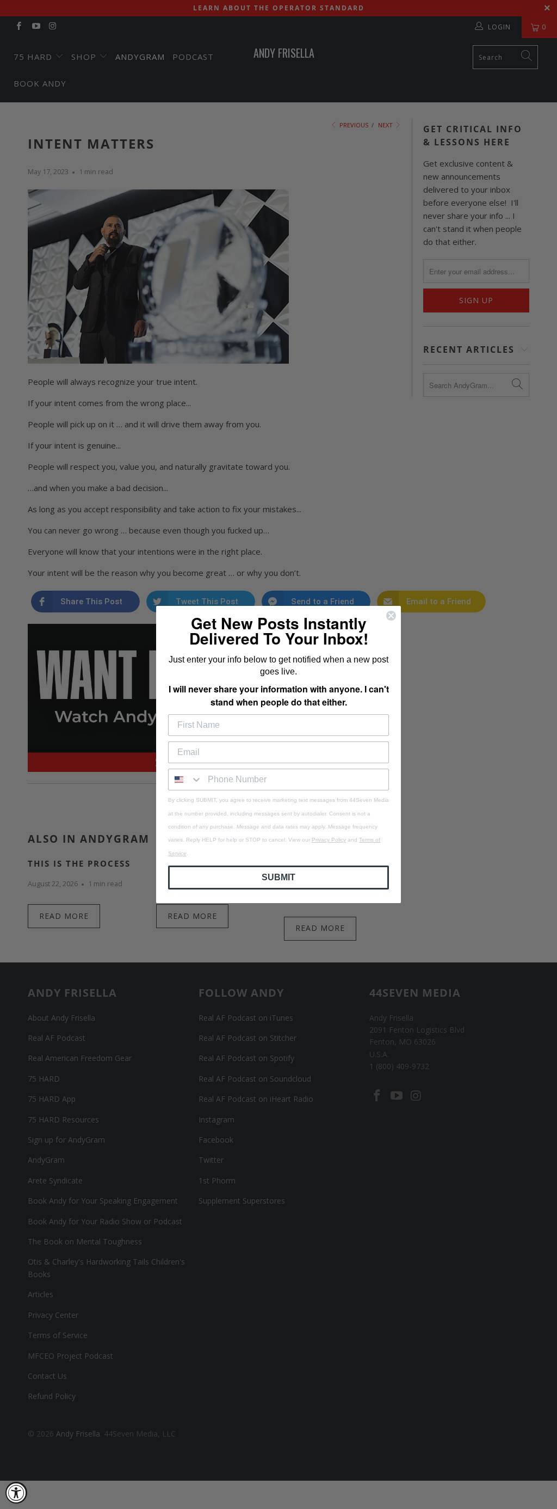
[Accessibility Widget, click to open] (16, 1493)
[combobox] (185, 779)
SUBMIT (278, 877)
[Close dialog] (391, 615)
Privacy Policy (329, 840)
